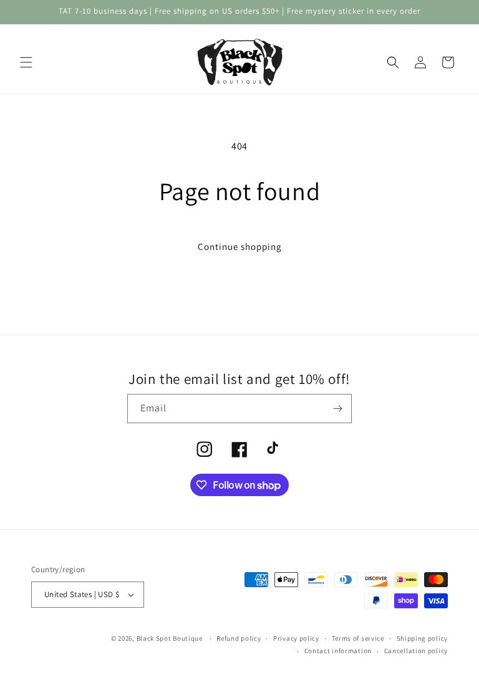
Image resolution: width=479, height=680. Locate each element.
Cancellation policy (416, 650)
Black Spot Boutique (170, 638)
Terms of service (358, 638)
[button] (26, 62)
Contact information (338, 650)
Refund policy (238, 638)
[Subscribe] (337, 408)
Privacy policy (296, 638)
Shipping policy (422, 638)
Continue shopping (240, 246)
